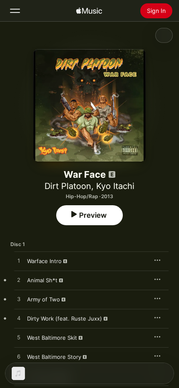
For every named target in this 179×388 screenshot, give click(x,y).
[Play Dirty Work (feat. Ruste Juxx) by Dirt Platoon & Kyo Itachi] (18, 318)
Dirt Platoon (68, 186)
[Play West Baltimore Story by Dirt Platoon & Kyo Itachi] (18, 357)
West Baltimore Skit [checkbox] (52, 337)
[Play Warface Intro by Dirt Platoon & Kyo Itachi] (18, 261)
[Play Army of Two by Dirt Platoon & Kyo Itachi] (18, 299)
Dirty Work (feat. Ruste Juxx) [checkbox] (64, 318)
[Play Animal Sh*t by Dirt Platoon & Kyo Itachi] (18, 280)
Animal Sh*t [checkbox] (42, 280)
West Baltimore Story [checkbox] (54, 356)
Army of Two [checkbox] (43, 299)
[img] (89, 11)
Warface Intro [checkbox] (44, 261)
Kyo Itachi (115, 186)
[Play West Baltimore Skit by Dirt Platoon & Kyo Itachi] (18, 337)
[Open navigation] (15, 11)
